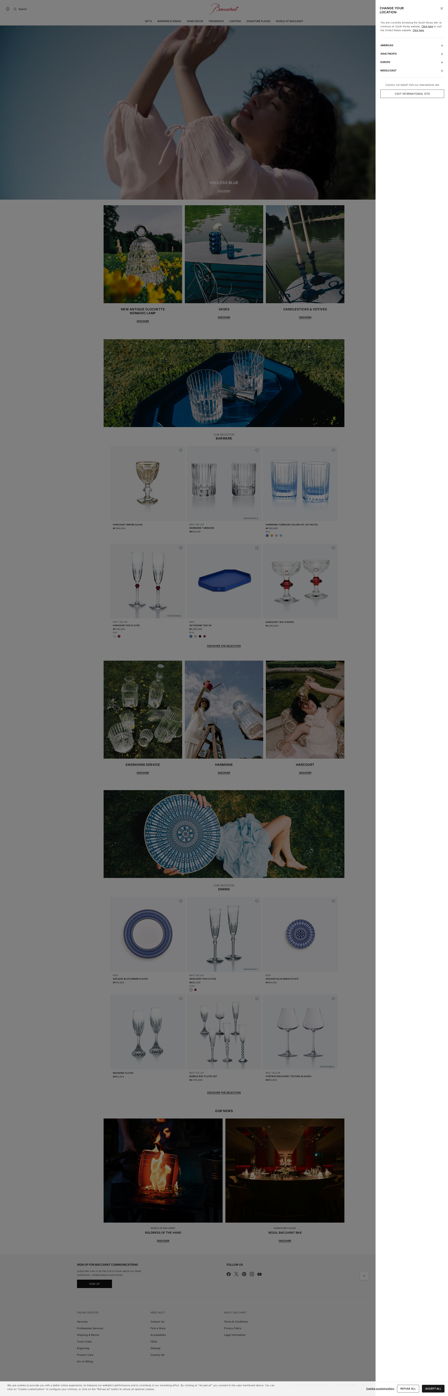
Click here (427, 26)
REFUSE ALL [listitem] (408, 1388)
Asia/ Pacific (388, 53)
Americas (386, 45)
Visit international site (412, 93)
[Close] (442, 8)
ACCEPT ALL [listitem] (433, 1388)
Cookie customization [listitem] (380, 1388)
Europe (385, 62)
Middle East (388, 70)
